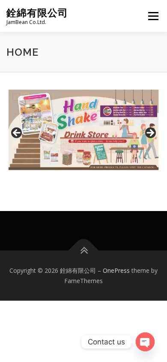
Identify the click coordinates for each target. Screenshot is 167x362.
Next (149, 133)
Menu (153, 16)
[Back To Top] (84, 250)
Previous (17, 133)
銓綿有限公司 (37, 12)
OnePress (116, 270)
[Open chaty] (145, 341)
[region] (83, 135)
